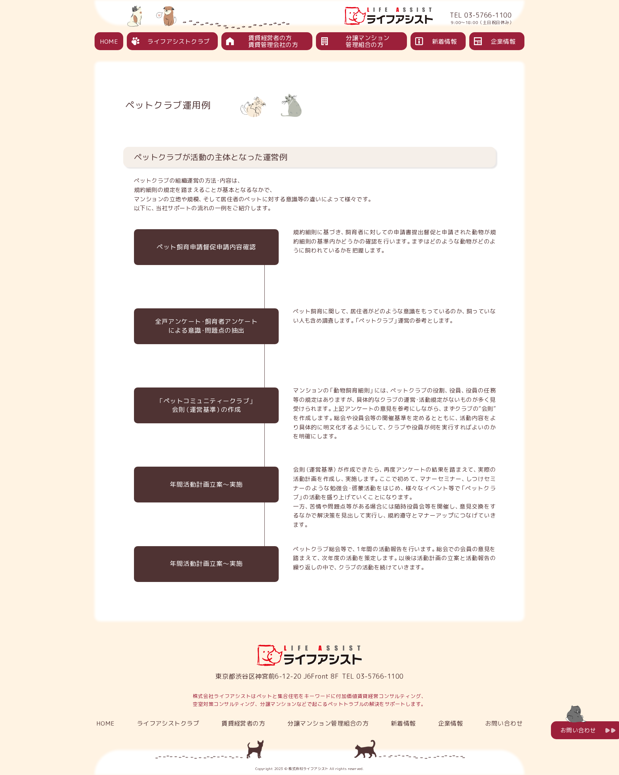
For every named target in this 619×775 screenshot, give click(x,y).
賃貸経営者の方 (243, 723)
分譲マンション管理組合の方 (367, 41)
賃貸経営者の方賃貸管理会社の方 (273, 41)
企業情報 (503, 41)
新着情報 (444, 41)
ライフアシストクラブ (178, 41)
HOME (109, 41)
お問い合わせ (504, 723)
